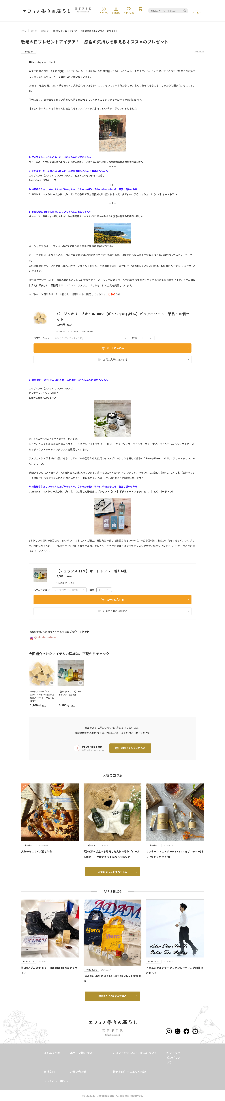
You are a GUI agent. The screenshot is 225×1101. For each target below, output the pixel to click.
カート (140, 13)
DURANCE (34, 194)
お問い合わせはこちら (133, 748)
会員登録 (116, 13)
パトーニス (34, 161)
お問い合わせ (78, 1072)
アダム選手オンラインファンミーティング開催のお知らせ (174, 970)
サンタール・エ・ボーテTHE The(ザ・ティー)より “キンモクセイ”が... (175, 854)
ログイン (103, 13)
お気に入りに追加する (115, 359)
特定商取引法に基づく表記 (129, 1072)
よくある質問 (52, 1053)
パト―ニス (34, 216)
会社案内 (49, 1072)
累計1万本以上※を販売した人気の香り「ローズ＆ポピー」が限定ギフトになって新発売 (111, 854)
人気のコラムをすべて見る (112, 872)
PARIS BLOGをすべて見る (112, 996)
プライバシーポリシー (57, 1081)
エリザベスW (35, 175)
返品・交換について (82, 1053)
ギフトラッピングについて (173, 1057)
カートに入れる (115, 348)
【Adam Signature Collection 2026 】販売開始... (112, 978)
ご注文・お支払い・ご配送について (135, 1053)
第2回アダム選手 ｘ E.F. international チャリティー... (49, 970)
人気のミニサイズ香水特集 (36, 851)
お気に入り (128, 13)
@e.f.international (45, 637)
